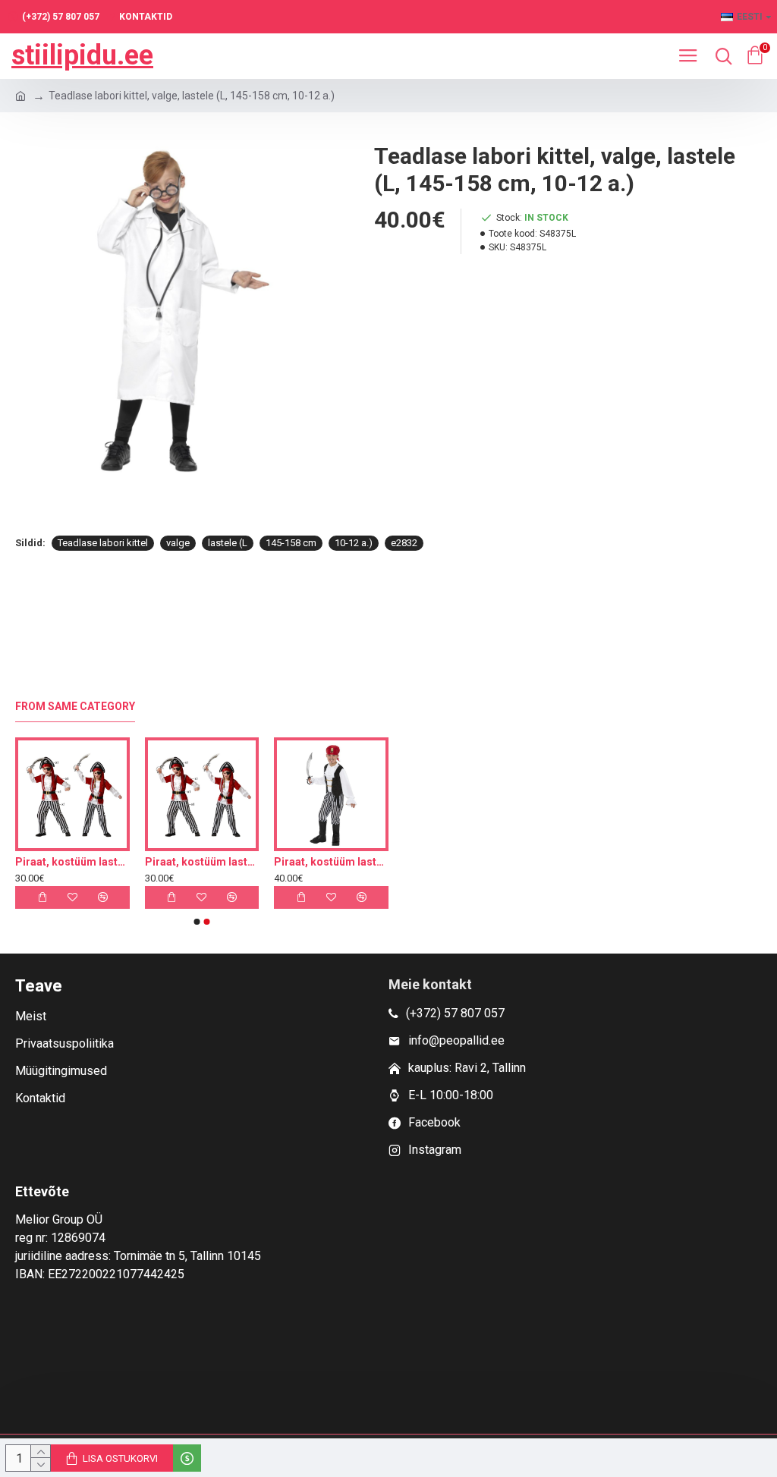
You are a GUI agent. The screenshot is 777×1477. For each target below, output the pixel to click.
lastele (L (227, 542)
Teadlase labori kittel (103, 542)
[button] (197, 922)
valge (178, 542)
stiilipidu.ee (82, 55)
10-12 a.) (354, 542)
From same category (75, 706)
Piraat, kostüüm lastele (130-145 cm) (112, 862)
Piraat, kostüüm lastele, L (370, 862)
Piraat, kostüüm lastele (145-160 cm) (241, 862)
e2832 (404, 542)
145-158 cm (291, 542)
